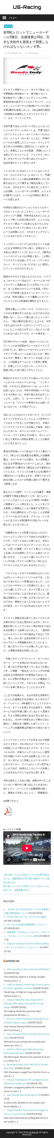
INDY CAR (8, 26)
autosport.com (12, 961)
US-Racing (27, 7)
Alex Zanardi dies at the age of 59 (23, 1094)
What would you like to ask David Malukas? (28, 969)
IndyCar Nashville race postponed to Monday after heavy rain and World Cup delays (24, 1003)
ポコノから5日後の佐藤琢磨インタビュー (27, 924)
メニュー (13, 17)
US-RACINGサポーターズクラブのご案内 (26, 916)
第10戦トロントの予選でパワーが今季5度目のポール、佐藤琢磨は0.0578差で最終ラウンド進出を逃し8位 (26, 878)
